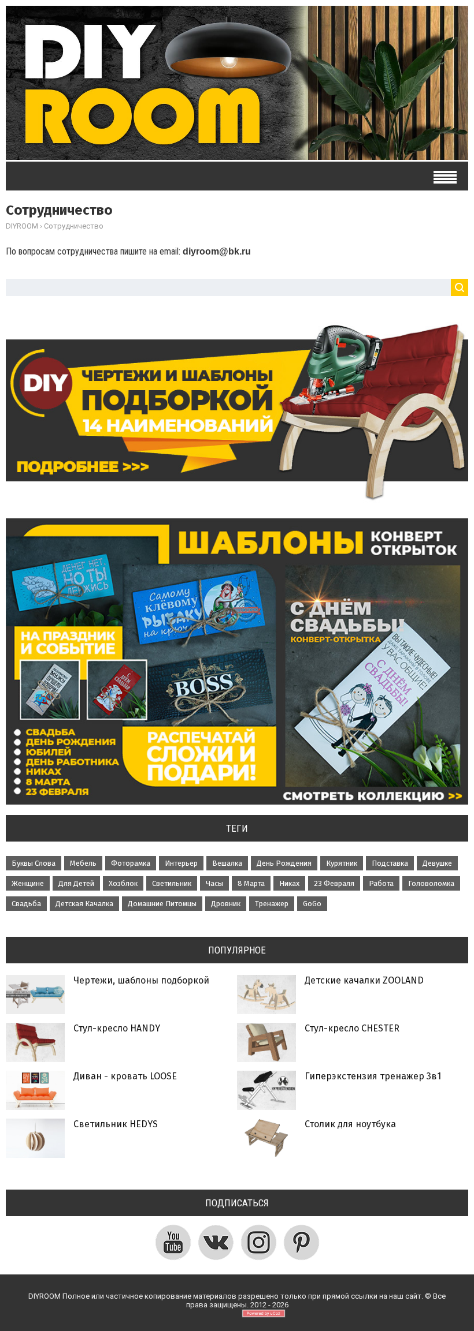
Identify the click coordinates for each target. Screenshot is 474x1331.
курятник (341, 863)
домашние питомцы (162, 903)
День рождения (284, 863)
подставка (390, 863)
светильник (171, 883)
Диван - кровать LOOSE (125, 1076)
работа (381, 883)
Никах (289, 883)
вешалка (227, 863)
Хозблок (123, 883)
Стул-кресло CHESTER (352, 1028)
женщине (28, 883)
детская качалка (84, 903)
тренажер (271, 903)
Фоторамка (130, 863)
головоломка (431, 883)
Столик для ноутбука (350, 1124)
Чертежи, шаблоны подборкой (141, 980)
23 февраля (334, 883)
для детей (76, 883)
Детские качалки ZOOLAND (364, 980)
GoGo (312, 903)
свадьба (26, 903)
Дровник (225, 903)
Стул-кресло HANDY (116, 1028)
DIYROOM (22, 226)
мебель (83, 863)
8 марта (251, 883)
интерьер (181, 863)
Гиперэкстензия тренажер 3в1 (373, 1076)
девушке (437, 863)
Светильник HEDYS (115, 1124)
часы (214, 883)
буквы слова (33, 863)
